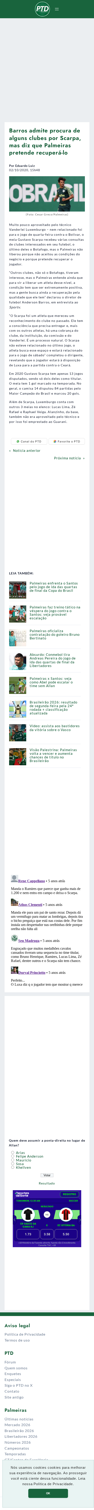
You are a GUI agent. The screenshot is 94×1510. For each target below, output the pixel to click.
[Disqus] (47, 930)
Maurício (23, 1160)
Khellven (23, 1167)
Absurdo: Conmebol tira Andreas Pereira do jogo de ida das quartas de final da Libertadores (53, 660)
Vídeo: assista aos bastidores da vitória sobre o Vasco (55, 728)
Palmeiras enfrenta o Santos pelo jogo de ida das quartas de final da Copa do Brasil (54, 586)
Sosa (19, 1164)
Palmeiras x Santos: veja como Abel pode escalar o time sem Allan (51, 682)
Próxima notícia (67, 458)
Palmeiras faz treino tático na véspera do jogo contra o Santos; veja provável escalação (55, 612)
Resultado (47, 1183)
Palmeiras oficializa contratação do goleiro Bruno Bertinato (55, 634)
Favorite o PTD (69, 441)
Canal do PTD (31, 441)
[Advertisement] (47, 68)
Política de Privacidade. (54, 1484)
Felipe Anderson (29, 1156)
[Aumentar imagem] (79, 182)
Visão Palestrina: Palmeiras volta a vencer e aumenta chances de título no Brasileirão (53, 755)
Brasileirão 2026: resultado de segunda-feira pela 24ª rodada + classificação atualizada (53, 707)
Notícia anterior (27, 450)
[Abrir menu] (57, 9)
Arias (20, 1153)
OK (48, 1493)
